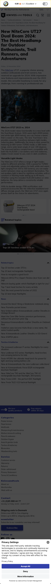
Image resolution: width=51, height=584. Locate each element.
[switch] (45, 3)
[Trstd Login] (47, 3)
